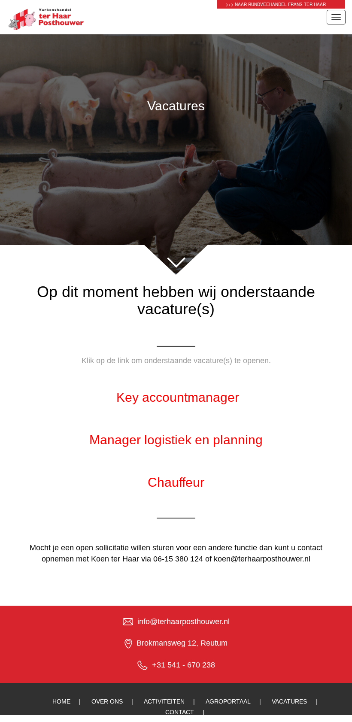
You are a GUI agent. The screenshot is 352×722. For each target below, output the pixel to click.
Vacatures (289, 701)
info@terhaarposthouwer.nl (183, 621)
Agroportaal (228, 701)
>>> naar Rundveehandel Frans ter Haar (276, 4)
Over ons (107, 701)
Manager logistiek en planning (176, 440)
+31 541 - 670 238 (183, 665)
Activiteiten (164, 701)
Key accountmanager (177, 397)
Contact (179, 712)
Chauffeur (176, 482)
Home (61, 701)
